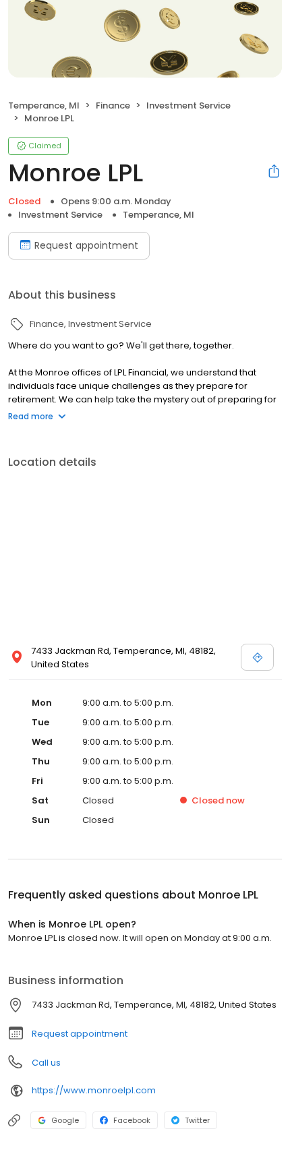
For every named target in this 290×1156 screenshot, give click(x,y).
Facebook (131, 1120)
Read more (30, 416)
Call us (46, 1062)
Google (65, 1120)
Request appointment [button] (79, 1033)
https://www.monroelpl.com (94, 1090)
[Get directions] (257, 657)
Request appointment (86, 245)
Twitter (197, 1120)
